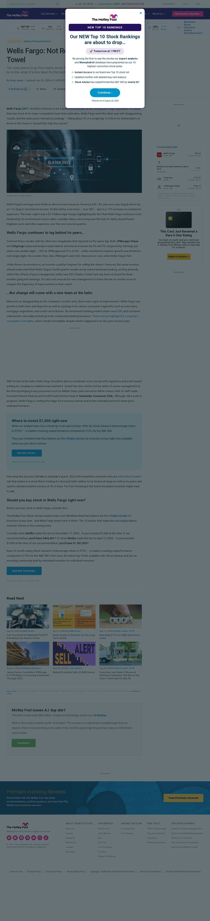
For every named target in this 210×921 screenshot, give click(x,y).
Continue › (105, 92)
